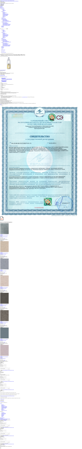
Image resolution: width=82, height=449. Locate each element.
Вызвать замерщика (2, 74)
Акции (2, 38)
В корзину (1, 292)
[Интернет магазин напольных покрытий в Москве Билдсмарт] (7, 0)
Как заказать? (3, 414)
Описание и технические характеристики (7, 78)
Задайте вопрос (2, 5)
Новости (2, 46)
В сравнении (1, 7)
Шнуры (3, 17)
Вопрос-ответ (4, 10)
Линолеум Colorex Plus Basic (3, 288)
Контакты (3, 47)
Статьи (2, 416)
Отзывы (4, 30)
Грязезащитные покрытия (5, 14)
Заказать (1, 390)
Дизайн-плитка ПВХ (5, 15)
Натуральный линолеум (5, 34)
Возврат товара (4, 39)
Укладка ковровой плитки (6, 43)
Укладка (2, 42)
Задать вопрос (2, 436)
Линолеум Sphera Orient (2, 358)
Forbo (0, 104)
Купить (1, 72)
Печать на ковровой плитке (6, 20)
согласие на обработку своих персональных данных (8, 381)
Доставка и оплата (4, 18)
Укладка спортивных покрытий (6, 25)
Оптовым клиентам (4, 413)
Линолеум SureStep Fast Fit (3, 305)
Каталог (2, 11)
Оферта (3, 31)
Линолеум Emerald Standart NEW (3, 236)
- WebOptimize (4, 420)
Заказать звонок (2, 4)
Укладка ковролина (5, 22)
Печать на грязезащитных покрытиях (7, 21)
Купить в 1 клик (4, 72)
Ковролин (4, 32)
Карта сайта (1, 418)
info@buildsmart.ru (2, 401)
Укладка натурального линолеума (6, 24)
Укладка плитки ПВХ (5, 23)
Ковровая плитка (5, 12)
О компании (3, 9)
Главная (2, 48)
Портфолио (3, 26)
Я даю (7, 381)
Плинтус (2, 408)
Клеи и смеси (4, 16)
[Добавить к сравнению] (0, 255)
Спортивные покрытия (5, 35)
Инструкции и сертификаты (4, 81)
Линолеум (4, 13)
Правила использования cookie (3, 419)
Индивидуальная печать (4, 19)
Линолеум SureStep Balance (3, 340)
